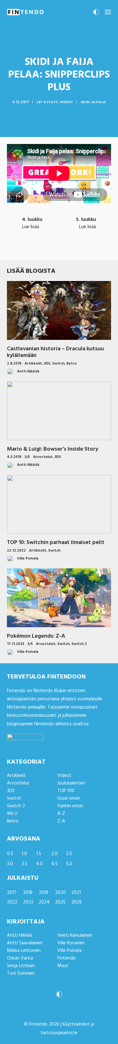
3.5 (24, 864)
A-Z (61, 813)
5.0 (69, 864)
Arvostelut (43, 457)
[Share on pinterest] (51, 249)
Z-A (61, 821)
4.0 (39, 864)
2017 (11, 893)
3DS (47, 363)
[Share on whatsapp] (67, 249)
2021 (76, 893)
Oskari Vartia (20, 958)
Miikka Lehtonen (24, 950)
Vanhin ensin (70, 806)
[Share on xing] (83, 249)
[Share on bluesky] (75, 249)
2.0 (54, 854)
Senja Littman (21, 966)
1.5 (38, 854)
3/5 (27, 457)
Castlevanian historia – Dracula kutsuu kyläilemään (55, 352)
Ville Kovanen (71, 943)
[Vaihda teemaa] (96, 14)
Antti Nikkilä (19, 935)
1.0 (24, 854)
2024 (44, 902)
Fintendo (66, 958)
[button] (108, 12)
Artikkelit (33, 363)
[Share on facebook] (26, 249)
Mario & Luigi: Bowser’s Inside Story (52, 449)
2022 (12, 902)
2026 (76, 902)
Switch (58, 363)
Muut (63, 966)
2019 (43, 893)
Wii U (12, 813)
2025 (60, 902)
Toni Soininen (21, 973)
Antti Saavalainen (24, 943)
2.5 (69, 854)
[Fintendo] (25, 12)
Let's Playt (47, 102)
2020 (60, 893)
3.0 (10, 864)
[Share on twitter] (34, 249)
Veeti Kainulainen (74, 935)
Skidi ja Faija (93, 102)
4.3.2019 (14, 457)
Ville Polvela (69, 950)
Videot (66, 102)
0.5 (10, 854)
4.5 (54, 864)
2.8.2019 (14, 363)
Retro (71, 363)
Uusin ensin (68, 798)
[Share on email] (92, 249)
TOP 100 (66, 791)
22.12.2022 (16, 550)
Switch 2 (79, 644)
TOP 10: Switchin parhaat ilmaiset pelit (55, 542)
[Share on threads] (43, 249)
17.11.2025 (15, 644)
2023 (28, 902)
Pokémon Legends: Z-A (36, 636)
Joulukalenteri (71, 783)
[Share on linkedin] (59, 249)
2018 (27, 893)
